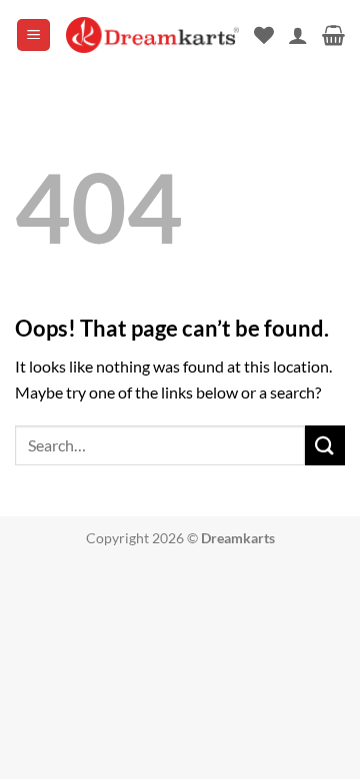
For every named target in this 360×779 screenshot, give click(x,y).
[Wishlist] (264, 35)
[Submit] (325, 444)
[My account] (298, 35)
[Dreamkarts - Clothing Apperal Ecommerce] (152, 35)
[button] (33, 35)
